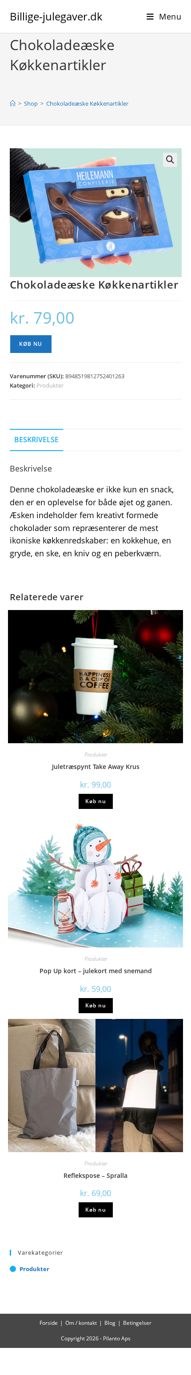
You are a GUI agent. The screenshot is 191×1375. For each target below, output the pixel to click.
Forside (49, 1323)
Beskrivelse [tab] (36, 439)
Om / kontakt (81, 1323)
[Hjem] (13, 103)
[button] (170, 160)
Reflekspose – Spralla (95, 1175)
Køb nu (31, 344)
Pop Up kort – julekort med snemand (96, 971)
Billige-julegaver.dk (56, 16)
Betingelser (137, 1323)
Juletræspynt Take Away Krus (95, 766)
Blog (109, 1323)
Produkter (50, 385)
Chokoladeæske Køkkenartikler (87, 103)
